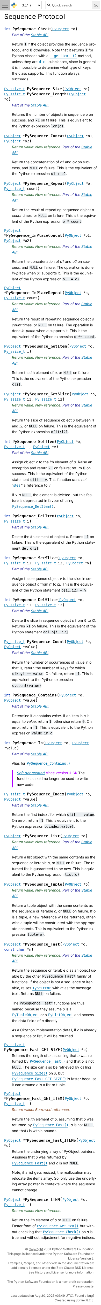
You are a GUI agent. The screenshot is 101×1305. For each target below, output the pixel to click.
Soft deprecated (31, 773)
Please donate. (83, 1286)
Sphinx (80, 1300)
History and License (49, 1272)
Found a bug (84, 1296)
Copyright (36, 1249)
